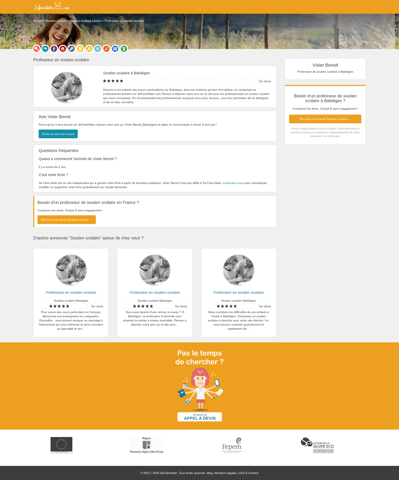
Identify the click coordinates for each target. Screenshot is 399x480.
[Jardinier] (124, 48)
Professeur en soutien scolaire (71, 292)
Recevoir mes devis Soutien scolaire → (325, 119)
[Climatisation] (97, 48)
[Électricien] (54, 48)
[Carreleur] (115, 48)
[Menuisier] (80, 48)
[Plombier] (45, 48)
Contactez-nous (233, 183)
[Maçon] (106, 48)
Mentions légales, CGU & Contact (236, 473)
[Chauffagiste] (62, 48)
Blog (210, 473)
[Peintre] (71, 48)
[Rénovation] (89, 48)
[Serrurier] (36, 48)
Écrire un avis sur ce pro (58, 134)
